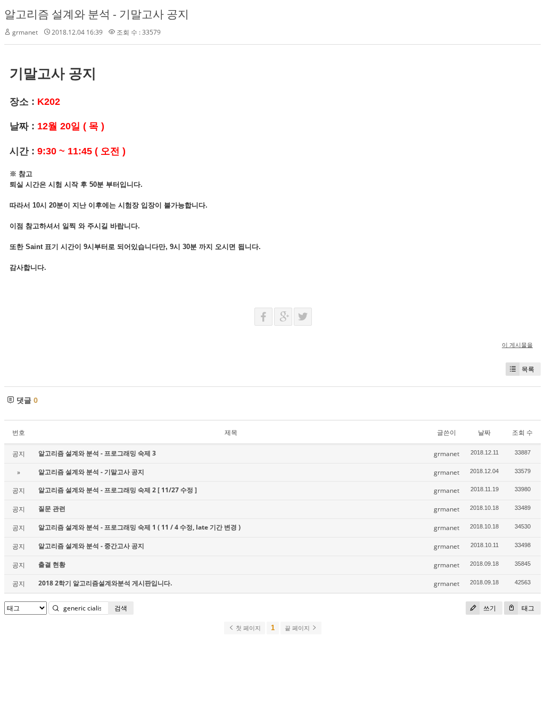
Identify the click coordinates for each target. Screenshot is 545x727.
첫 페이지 (247, 628)
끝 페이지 (298, 628)
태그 (527, 608)
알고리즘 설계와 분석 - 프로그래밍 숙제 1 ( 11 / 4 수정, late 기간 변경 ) (139, 527)
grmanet (25, 32)
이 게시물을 (517, 345)
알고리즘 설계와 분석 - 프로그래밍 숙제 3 (97, 453)
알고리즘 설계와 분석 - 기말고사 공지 (96, 13)
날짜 (484, 432)
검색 (120, 608)
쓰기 (489, 608)
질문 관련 (51, 508)
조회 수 (522, 432)
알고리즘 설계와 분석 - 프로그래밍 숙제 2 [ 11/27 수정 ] (117, 489)
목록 (528, 369)
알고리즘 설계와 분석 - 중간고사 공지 (91, 545)
